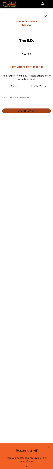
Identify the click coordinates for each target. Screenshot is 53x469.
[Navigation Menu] (49, 4)
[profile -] (42, 4)
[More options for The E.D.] (45, 15)
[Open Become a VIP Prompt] (26, 466)
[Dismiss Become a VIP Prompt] (48, 447)
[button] (3, 12)
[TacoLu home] (14, 4)
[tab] (14, 86)
